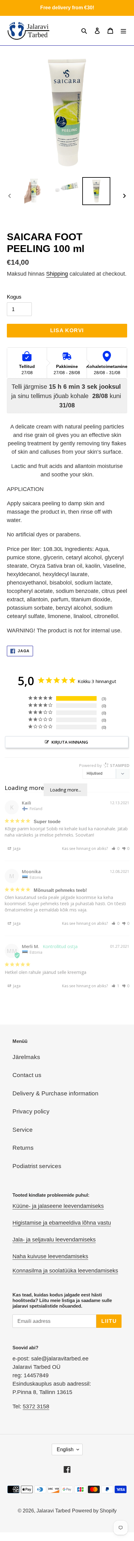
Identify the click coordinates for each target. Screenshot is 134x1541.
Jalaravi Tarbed (53, 1510)
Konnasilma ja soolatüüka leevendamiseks (65, 1271)
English (65, 1449)
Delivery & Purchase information (55, 1093)
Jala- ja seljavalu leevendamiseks (54, 1239)
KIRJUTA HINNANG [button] (69, 742)
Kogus (14, 297)
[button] (115, 848)
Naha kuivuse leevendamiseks (50, 1256)
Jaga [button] (16, 848)
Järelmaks (26, 1057)
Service (22, 1129)
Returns (23, 1147)
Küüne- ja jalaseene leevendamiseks (58, 1206)
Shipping (57, 274)
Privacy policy (31, 1111)
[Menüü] (123, 30)
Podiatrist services (36, 1166)
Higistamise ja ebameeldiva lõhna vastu (61, 1223)
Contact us (26, 1075)
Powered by (104, 765)
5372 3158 (36, 1406)
